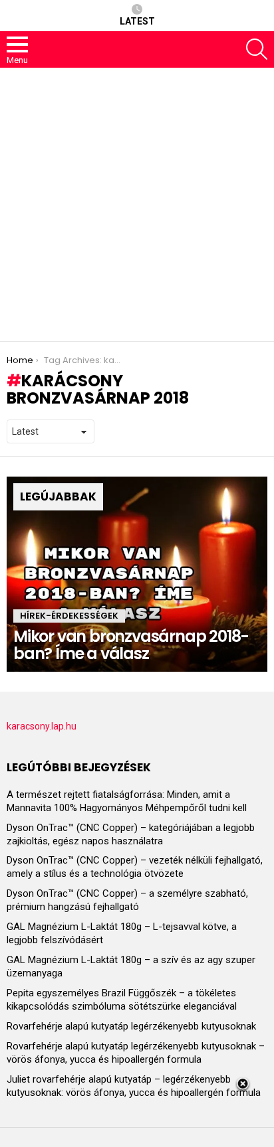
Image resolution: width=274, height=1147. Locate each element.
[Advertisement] (137, 204)
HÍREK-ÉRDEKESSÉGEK (69, 615)
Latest (137, 21)
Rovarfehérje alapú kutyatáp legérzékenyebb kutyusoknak (131, 1026)
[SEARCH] (256, 49)
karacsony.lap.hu (41, 726)
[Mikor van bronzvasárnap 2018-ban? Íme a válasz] (137, 574)
